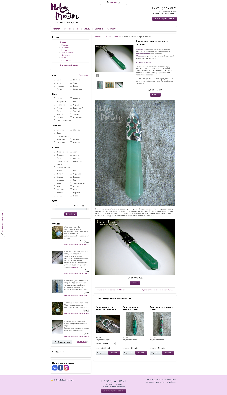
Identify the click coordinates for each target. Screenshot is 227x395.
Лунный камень (62, 152)
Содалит (60, 177)
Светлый (76, 98)
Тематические (67, 52)
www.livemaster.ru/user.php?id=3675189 (76, 244)
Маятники (65, 45)
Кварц (59, 158)
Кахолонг (77, 177)
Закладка (60, 86)
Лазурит (60, 174)
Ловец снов (77, 89)
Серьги (76, 83)
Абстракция (61, 142)
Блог (77, 29)
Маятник (76, 80)
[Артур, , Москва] (57, 333)
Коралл (59, 196)
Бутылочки (65, 50)
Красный (60, 117)
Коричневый (78, 108)
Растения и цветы (63, 136)
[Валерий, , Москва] (57, 314)
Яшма (75, 171)
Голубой (60, 114)
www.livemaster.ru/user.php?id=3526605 (76, 273)
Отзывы (87, 29)
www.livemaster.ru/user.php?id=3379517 (76, 295)
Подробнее (101, 353)
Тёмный (60, 98)
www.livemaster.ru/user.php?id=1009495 (76, 313)
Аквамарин (61, 180)
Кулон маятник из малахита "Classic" (111, 290)
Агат (75, 152)
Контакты (111, 29)
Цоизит (59, 186)
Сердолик (77, 174)
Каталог (56, 29)
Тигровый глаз (79, 183)
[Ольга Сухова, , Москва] (57, 239)
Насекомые (61, 139)
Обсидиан (61, 189)
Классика (60, 130)
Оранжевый (77, 117)
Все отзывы (81, 342)
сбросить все (84, 75)
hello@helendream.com (64, 380)
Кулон (59, 80)
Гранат (59, 183)
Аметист (76, 155)
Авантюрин (77, 161)
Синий (59, 111)
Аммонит (76, 158)
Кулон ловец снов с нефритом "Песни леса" (106, 308)
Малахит (60, 193)
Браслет (76, 86)
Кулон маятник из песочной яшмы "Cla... (157, 290)
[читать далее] (75, 267)
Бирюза (76, 189)
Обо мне (67, 29)
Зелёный (76, 111)
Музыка (76, 139)
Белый (75, 102)
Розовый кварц (62, 161)
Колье (63, 57)
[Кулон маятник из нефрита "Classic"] (114, 58)
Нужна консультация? (2, 222)
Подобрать (70, 214)
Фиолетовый (61, 105)
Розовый (60, 108)
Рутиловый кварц (63, 167)
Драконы (65, 47)
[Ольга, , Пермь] (57, 263)
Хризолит (77, 180)
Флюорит (60, 155)
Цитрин (76, 186)
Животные (77, 130)
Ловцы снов (66, 60)
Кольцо (59, 89)
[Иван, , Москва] (57, 292)
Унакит (75, 196)
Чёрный (76, 105)
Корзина (113, 2)
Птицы (59, 133)
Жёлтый (76, 114)
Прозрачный (61, 102)
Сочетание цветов (64, 120)
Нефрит (59, 171)
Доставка (99, 29)
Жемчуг (59, 164)
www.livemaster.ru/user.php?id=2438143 (76, 336)
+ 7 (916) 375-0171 (164, 8)
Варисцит (76, 193)
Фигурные (65, 55)
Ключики (76, 142)
